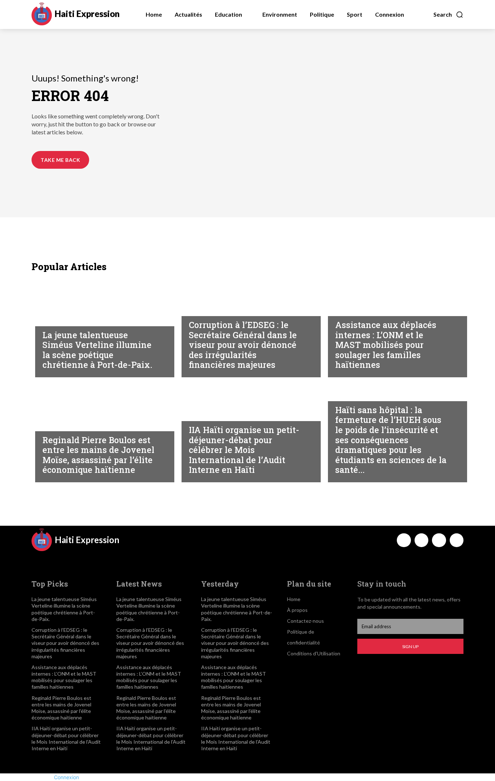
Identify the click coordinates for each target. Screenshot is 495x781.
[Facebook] (404, 540)
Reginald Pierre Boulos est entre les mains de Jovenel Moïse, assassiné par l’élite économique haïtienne (98, 454)
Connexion (66, 777)
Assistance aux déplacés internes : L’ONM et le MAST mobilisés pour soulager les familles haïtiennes (385, 344)
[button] (448, 14)
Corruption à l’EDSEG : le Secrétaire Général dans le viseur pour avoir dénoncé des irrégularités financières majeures (243, 344)
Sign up (410, 646)
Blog (49, 319)
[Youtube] (456, 540)
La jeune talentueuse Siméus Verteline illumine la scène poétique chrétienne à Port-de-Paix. (97, 349)
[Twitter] (439, 540)
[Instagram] (421, 540)
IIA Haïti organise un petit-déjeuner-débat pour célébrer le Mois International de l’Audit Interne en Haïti (244, 449)
